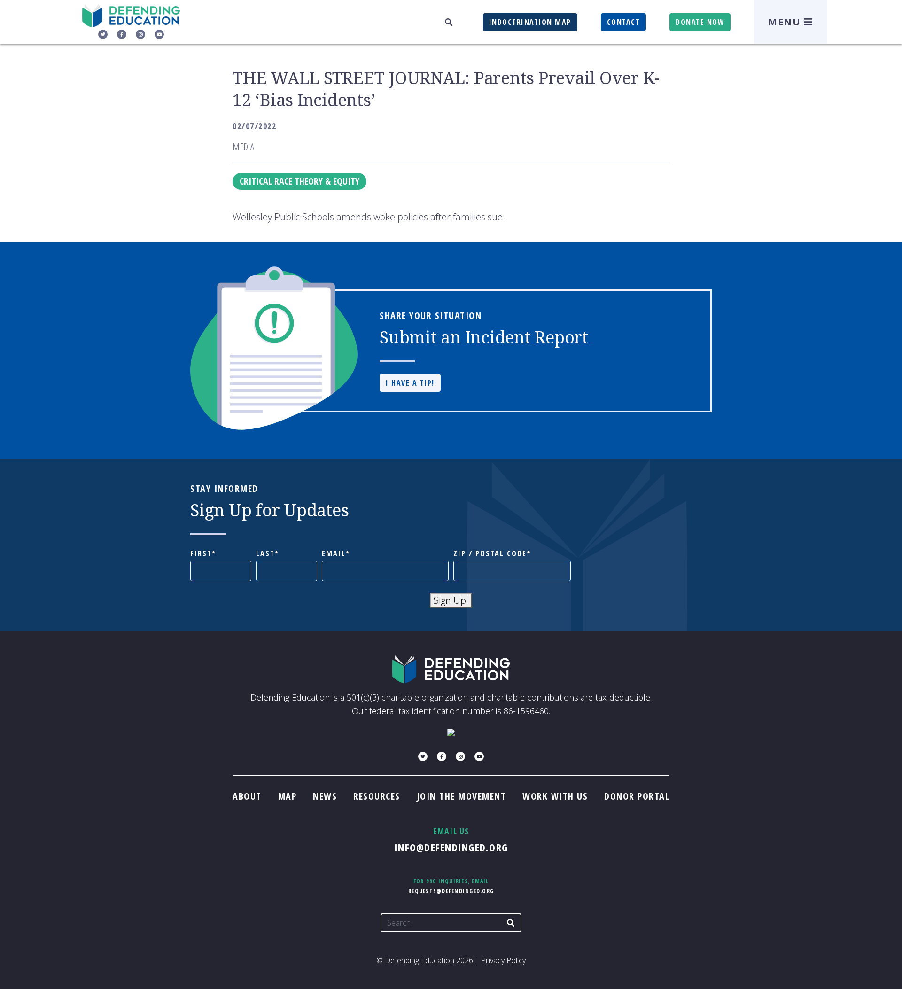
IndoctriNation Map (530, 22)
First (201, 554)
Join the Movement (461, 796)
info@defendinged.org (451, 847)
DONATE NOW (700, 22)
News (325, 796)
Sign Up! (451, 600)
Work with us (555, 796)
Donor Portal (636, 796)
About (247, 796)
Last (265, 554)
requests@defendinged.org (451, 891)
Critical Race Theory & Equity (299, 181)
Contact (623, 22)
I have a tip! (410, 383)
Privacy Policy (503, 960)
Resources (376, 796)
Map (287, 796)
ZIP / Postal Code (490, 554)
